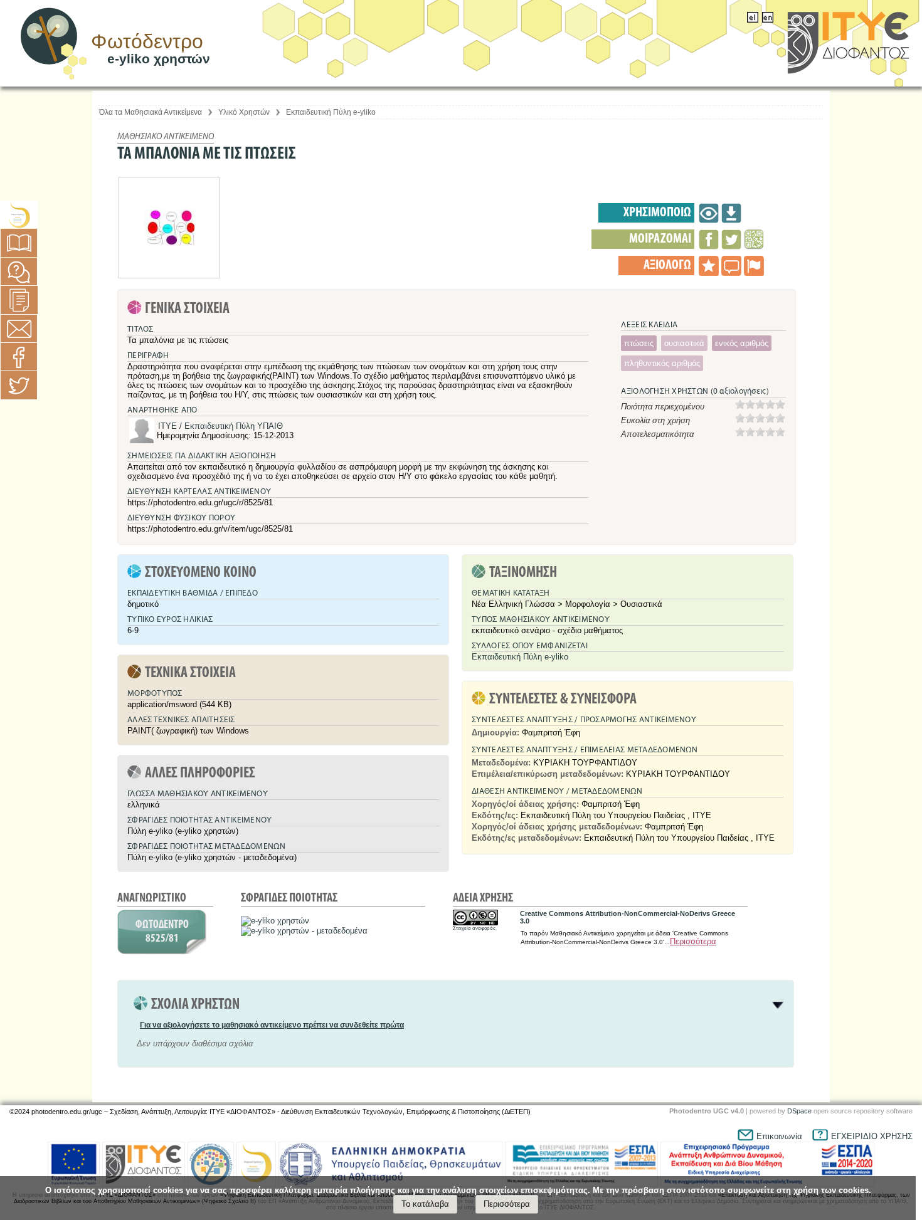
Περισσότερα (693, 941)
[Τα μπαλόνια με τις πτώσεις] (709, 213)
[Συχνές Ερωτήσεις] (19, 272)
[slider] (760, 404)
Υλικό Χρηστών (244, 112)
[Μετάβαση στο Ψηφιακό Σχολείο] (19, 215)
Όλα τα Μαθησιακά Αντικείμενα (150, 112)
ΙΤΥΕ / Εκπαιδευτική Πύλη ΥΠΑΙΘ (220, 426)
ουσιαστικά (684, 343)
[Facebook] (19, 357)
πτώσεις (639, 343)
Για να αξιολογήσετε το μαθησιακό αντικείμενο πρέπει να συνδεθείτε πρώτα (272, 1025)
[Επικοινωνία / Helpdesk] (19, 329)
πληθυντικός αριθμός (662, 363)
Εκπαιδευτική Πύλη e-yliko (331, 112)
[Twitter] (19, 385)
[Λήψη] (731, 213)
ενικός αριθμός (741, 343)
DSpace (799, 1111)
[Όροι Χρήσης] (19, 300)
